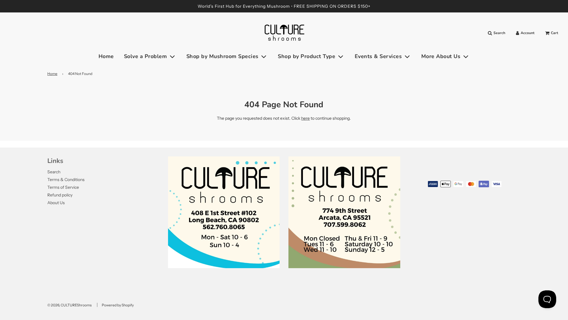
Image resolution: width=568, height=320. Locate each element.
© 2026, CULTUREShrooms (69, 305)
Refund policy (59, 195)
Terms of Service (63, 187)
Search (53, 172)
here (305, 118)
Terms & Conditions (66, 179)
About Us (56, 202)
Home (106, 56)
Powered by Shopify (118, 305)
